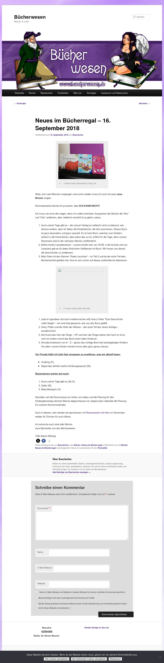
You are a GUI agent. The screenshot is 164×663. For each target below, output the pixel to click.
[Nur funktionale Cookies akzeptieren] (160, 657)
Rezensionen (47, 92)
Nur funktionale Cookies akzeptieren (89, 659)
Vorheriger (20, 103)
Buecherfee (78, 134)
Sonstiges (91, 92)
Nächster (144, 103)
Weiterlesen (115, 659)
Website (41, 583)
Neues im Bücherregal (92, 445)
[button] (38, 441)
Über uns (77, 92)
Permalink (102, 447)
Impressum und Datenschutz (114, 92)
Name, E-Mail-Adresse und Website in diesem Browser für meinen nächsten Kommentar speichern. (82, 592)
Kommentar (43, 508)
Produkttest (63, 92)
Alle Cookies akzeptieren (56, 659)
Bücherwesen (30, 16)
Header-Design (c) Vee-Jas (96, 627)
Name (40, 551)
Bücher (32, 92)
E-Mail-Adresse (44, 567)
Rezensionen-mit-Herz (98, 412)
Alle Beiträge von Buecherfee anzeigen (71, 472)
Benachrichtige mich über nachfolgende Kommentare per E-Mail (66, 597)
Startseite (19, 92)
